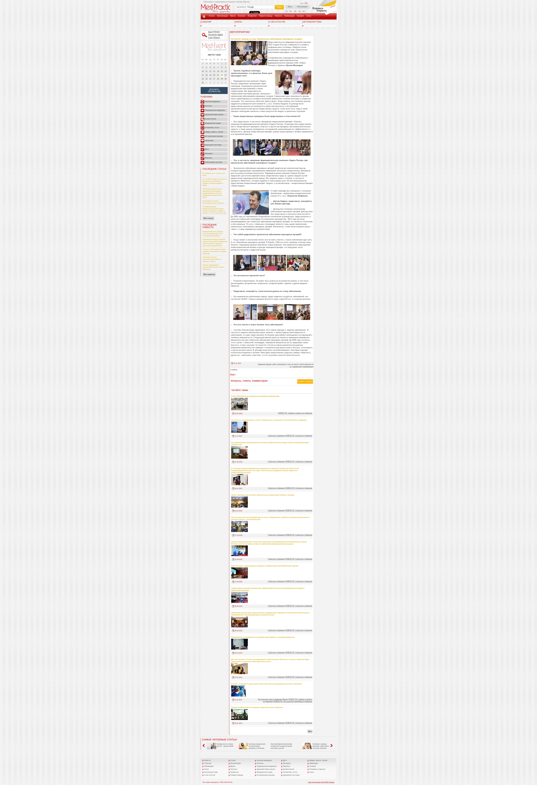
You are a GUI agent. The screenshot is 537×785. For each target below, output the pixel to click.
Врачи (232, 16)
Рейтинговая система (213, 162)
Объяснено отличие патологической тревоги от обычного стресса (212, 259)
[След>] (226, 55)
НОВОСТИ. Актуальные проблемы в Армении (292, 701)
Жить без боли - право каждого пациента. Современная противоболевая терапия (264, 566)
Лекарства (252, 16)
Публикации (289, 16)
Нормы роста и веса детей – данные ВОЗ (225, 745)
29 (210, 64)
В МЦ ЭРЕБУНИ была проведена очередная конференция (255, 396)
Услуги (212, 16)
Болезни (241, 16)
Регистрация (302, 7)
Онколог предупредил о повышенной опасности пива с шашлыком (213, 267)
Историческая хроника (214, 136)
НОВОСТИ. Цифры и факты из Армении (295, 413)
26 (210, 79)
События (206, 22)
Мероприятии (240, 32)
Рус (306, 3)
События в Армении (276, 436)
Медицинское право (213, 123)
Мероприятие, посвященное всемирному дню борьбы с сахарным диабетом (263, 637)
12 (210, 71)
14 (218, 71)
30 (214, 64)
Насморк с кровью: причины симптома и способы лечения (321, 746)
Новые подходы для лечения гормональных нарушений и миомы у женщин (262, 495)
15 (222, 71)
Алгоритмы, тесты (212, 128)
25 (207, 79)
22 (222, 75)
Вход (290, 7)
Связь (308, 16)
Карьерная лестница (213, 145)
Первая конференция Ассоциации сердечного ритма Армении (257, 707)
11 (206, 71)
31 (218, 64)
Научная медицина (212, 101)
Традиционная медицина (215, 110)
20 (214, 75)
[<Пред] (202, 55)
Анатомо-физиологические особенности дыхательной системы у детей (281, 746)
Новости (278, 16)
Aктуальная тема (312, 22)
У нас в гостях (277, 22)
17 (203, 75)
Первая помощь (265, 16)
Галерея (300, 16)
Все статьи (208, 218)
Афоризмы (209, 141)
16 (226, 71)
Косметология (210, 119)
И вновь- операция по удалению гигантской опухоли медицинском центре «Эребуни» (266, 684)
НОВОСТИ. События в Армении (298, 436)
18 (207, 75)
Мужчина (208, 158)
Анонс (238, 22)
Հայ (301, 3)
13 (214, 71)
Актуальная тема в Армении (270, 699)
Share (232, 374)
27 (203, 64)
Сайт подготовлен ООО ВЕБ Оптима (321, 782)
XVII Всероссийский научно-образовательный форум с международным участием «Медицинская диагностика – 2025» (212, 193)
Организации (222, 16)
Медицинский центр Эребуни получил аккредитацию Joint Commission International (212, 234)
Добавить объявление (214, 90)
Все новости (209, 274)
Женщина (209, 154)
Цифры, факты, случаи (214, 132)
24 (203, 79)
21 (218, 75)
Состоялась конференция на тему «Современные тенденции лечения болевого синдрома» (269, 420)
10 (203, 71)
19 (210, 75)
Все (310, 731)
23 (226, 75)
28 (207, 64)
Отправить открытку (317, 769)
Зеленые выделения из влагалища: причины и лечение (257, 746)
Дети (207, 149)
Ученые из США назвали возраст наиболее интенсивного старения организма (214, 251)
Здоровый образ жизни (214, 114)
